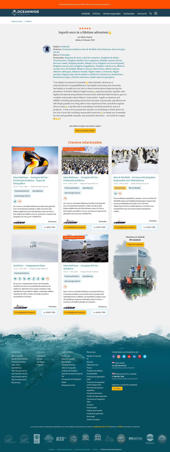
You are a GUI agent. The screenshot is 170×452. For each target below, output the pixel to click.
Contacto (90, 405)
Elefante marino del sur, (111, 60)
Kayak (64, 382)
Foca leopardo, (117, 63)
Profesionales (92, 408)
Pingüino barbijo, (76, 60)
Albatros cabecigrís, (62, 71)
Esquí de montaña (68, 359)
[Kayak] (24, 279)
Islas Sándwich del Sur (20, 374)
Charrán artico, (60, 60)
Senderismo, (117, 74)
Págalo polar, (68, 74)
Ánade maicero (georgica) (102, 77)
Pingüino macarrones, (63, 66)
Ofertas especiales (112, 13)
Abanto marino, (112, 69)
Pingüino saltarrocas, (106, 66)
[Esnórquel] (115, 193)
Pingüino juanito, (76, 63)
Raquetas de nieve (68, 385)
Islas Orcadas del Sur (19, 380)
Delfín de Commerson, (100, 74)
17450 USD (99, 227)
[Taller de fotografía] (15, 201)
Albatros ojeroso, (85, 69)
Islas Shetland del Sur (19, 377)
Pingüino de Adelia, (110, 58)
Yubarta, (88, 63)
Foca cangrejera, (92, 60)
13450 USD (149, 227)
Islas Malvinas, (104, 49)
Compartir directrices (94, 393)
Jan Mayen (41, 362)
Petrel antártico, (82, 74)
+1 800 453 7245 (118, 376)
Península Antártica (22, 191)
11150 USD (49, 227)
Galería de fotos (92, 365)
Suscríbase (117, 388)
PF (88, 359)
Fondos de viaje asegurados (97, 396)
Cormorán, (107, 71)
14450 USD (99, 312)
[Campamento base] (43, 279)
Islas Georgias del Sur (22, 196)
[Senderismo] (20, 279)
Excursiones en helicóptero (71, 379)
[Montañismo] (29, 279)
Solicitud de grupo (93, 419)
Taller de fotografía (69, 368)
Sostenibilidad (92, 374)
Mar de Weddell (134, 188)
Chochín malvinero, (80, 77)
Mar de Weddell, (89, 49)
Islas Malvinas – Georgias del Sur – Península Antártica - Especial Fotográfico (31, 180)
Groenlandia (41, 356)
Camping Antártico (68, 365)
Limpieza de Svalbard (69, 371)
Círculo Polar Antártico (20, 359)
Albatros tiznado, (80, 71)
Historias (90, 362)
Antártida (86, 13)
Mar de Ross (16, 383)
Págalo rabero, (95, 71)
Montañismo (66, 362)
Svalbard (40, 365)
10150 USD (49, 312)
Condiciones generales (95, 414)
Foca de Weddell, (68, 69)
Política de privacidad (94, 410)
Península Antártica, (71, 49)
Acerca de (142, 13)
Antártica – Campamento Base (29, 265)
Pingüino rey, (104, 63)
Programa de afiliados (95, 371)
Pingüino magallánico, (85, 66)
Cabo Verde (16, 365)
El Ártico (96, 13)
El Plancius (52, 221)
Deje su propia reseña (85, 130)
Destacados (129, 13)
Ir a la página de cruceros (25, 227)
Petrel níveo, (99, 69)
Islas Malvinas (38, 191)
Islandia (39, 359)
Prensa (89, 368)
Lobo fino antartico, (91, 58)
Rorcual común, (60, 63)
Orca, (95, 63)
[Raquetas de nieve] (34, 279)
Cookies (95, 449)
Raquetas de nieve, (73, 58)
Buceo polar (66, 356)
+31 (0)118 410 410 (119, 366)
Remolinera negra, (62, 77)
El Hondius (65, 55)
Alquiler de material (94, 356)
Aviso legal (91, 416)
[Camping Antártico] (15, 279)
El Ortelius (153, 221)
